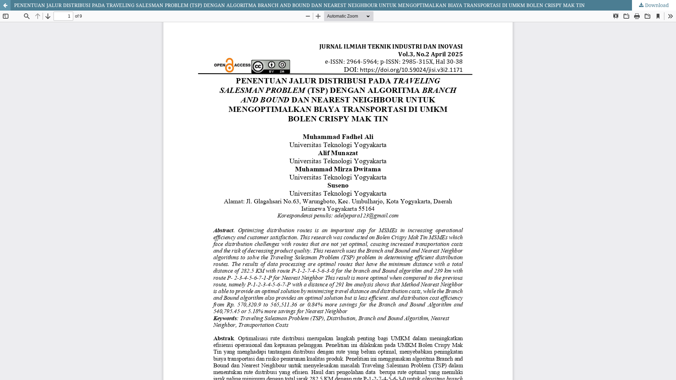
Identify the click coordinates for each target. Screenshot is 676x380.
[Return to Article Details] (5, 5)
